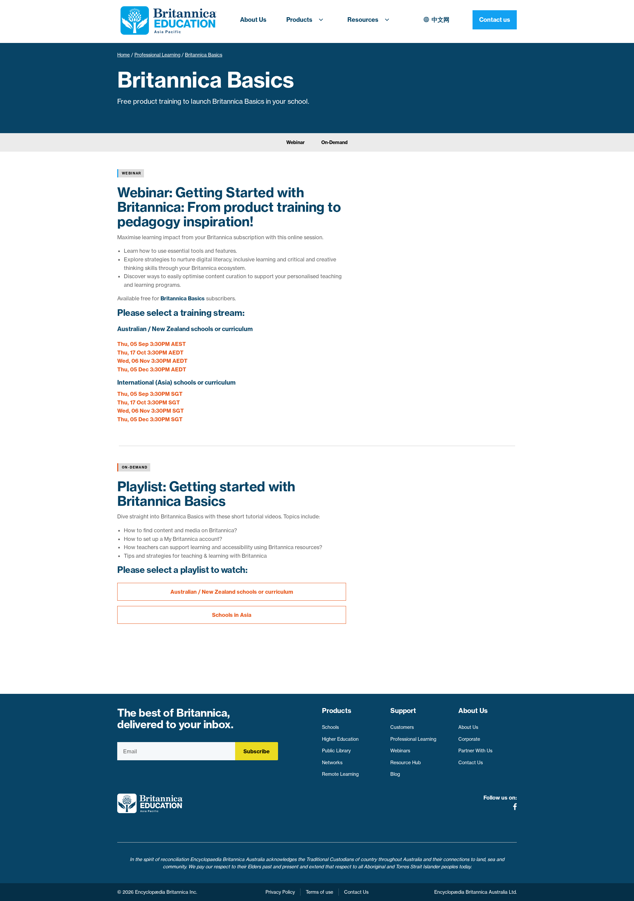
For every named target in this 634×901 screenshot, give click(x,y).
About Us (253, 19)
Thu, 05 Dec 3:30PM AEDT (151, 369)
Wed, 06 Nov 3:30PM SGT (150, 410)
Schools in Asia (231, 615)
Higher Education (340, 739)
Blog (395, 774)
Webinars (400, 751)
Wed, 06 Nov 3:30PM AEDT (152, 360)
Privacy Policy (280, 892)
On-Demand (334, 142)
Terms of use (319, 892)
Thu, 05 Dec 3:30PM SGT (150, 419)
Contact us (494, 19)
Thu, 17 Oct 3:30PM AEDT (150, 352)
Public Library (336, 751)
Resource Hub (405, 763)
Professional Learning (157, 55)
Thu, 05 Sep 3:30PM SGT (150, 394)
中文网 (440, 19)
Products (299, 19)
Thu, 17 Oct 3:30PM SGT (148, 402)
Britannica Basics (182, 298)
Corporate (469, 739)
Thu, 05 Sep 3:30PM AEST (151, 344)
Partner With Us (475, 751)
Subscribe (256, 751)
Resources (362, 19)
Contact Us (470, 763)
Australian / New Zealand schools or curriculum (231, 591)
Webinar (295, 142)
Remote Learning (340, 774)
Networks (332, 763)
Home (123, 55)
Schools (330, 727)
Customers (402, 727)
